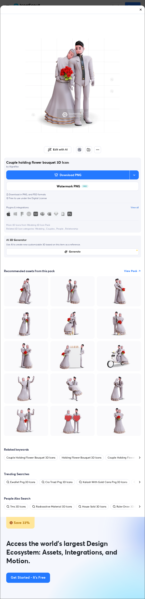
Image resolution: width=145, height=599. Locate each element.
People (60, 228)
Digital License (39, 198)
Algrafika (14, 166)
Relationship (71, 228)
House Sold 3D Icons (94, 506)
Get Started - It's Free (28, 577)
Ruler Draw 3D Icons (128, 506)
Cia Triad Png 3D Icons (58, 482)
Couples (50, 228)
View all (135, 207)
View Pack (130, 271)
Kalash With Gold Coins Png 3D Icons (105, 482)
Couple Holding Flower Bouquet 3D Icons (30, 457)
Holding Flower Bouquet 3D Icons (81, 457)
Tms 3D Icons (18, 506)
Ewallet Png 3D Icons (22, 482)
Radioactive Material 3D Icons (54, 506)
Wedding (40, 228)
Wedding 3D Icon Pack (38, 225)
